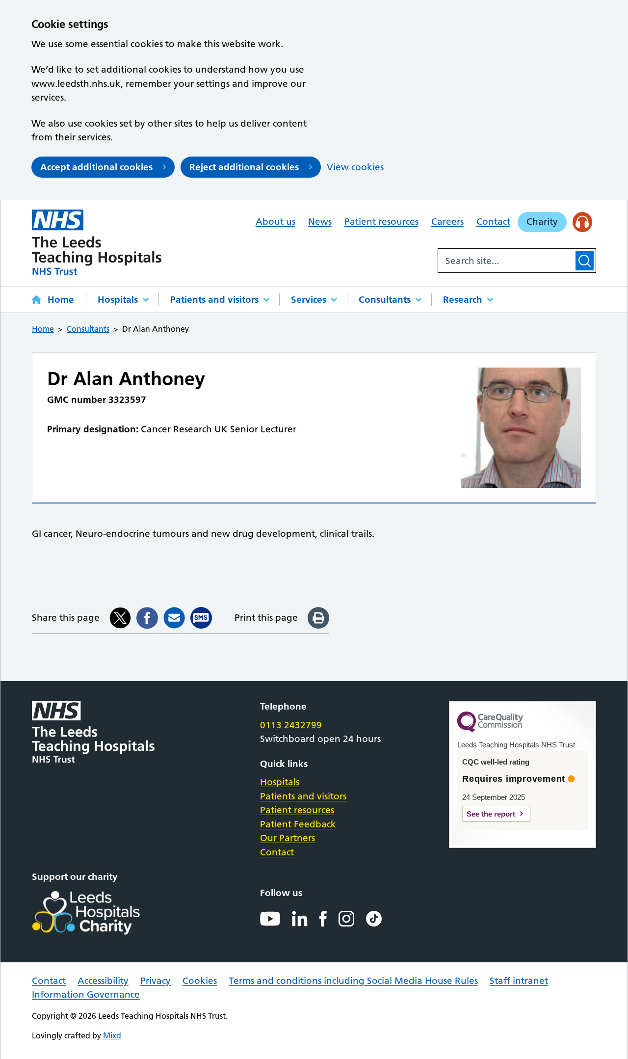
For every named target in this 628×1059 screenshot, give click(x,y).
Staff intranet (519, 980)
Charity (542, 221)
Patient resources (381, 221)
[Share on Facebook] (147, 618)
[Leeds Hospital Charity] (102, 913)
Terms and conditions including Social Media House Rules (353, 980)
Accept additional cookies (96, 167)
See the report (491, 814)
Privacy (155, 980)
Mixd (112, 1035)
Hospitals (118, 299)
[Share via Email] (174, 618)
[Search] (585, 260)
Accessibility (103, 980)
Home (61, 299)
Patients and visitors (214, 299)
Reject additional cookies (244, 167)
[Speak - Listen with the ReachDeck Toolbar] (583, 222)
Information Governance (86, 994)
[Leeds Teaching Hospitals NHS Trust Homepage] (97, 242)
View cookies (355, 167)
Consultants (385, 299)
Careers (447, 221)
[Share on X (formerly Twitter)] (120, 618)
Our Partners (287, 838)
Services (308, 299)
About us (275, 221)
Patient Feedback (298, 824)
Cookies (200, 980)
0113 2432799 (291, 725)
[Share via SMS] (201, 618)
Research (462, 299)
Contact (493, 221)
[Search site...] (506, 260)
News (320, 221)
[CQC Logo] (490, 730)
